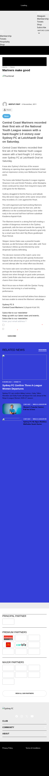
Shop (2, 44)
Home (4, 67)
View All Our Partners (24, 693)
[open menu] (2, 31)
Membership (6, 36)
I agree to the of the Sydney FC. (24, 325)
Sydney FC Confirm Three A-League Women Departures (22, 387)
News (12, 67)
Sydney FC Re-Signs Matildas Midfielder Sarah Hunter (35, 423)
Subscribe (12, 336)
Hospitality (5, 41)
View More (42, 350)
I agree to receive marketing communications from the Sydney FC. (25, 329)
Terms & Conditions (33, 748)
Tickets (3, 39)
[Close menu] (43, 763)
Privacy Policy (22, 325)
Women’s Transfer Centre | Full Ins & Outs (33, 408)
